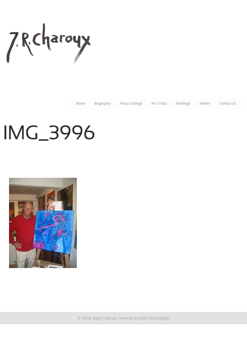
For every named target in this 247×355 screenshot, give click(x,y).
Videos (204, 103)
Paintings (183, 103)
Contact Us (227, 103)
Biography (102, 103)
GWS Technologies (154, 318)
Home (80, 103)
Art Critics (159, 103)
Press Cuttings (131, 103)
